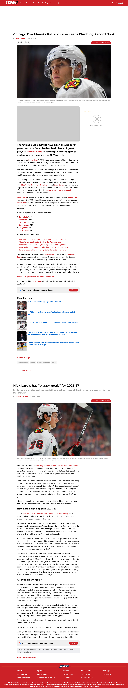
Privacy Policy (68, 674)
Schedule (36, 3)
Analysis (32, 362)
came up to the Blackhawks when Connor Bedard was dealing (45, 514)
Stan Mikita (25, 185)
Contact (66, 671)
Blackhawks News (23, 362)
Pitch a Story (42, 674)
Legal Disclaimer (23, 678)
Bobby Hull (35, 185)
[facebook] (112, 2)
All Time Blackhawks (43, 362)
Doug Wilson (72, 197)
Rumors (28, 3)
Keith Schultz (21, 38)
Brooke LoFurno (22, 396)
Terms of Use (86, 674)
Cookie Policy (106, 674)
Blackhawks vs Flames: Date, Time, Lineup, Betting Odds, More (42, 239)
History (54, 362)
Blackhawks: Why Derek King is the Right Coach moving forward (43, 245)
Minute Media (15, 682)
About (19, 671)
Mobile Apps (105, 671)
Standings (45, 3)
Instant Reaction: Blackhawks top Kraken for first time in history (43, 250)
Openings (40, 671)
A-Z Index (66, 678)
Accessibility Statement (46, 678)
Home (19, 371)
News (22, 3)
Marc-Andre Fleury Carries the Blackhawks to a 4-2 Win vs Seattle (43, 247)
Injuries (59, 3)
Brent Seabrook (65, 190)
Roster (52, 3)
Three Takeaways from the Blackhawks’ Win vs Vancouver (41, 242)
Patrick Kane (34, 151)
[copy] (28, 42)
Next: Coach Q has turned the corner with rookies (35, 277)
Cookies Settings (87, 678)
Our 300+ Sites (86, 671)
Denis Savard (59, 185)
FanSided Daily (22, 674)
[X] (116, 2)
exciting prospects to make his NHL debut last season (57, 466)
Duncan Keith (50, 190)
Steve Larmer (45, 185)
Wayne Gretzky (50, 254)
